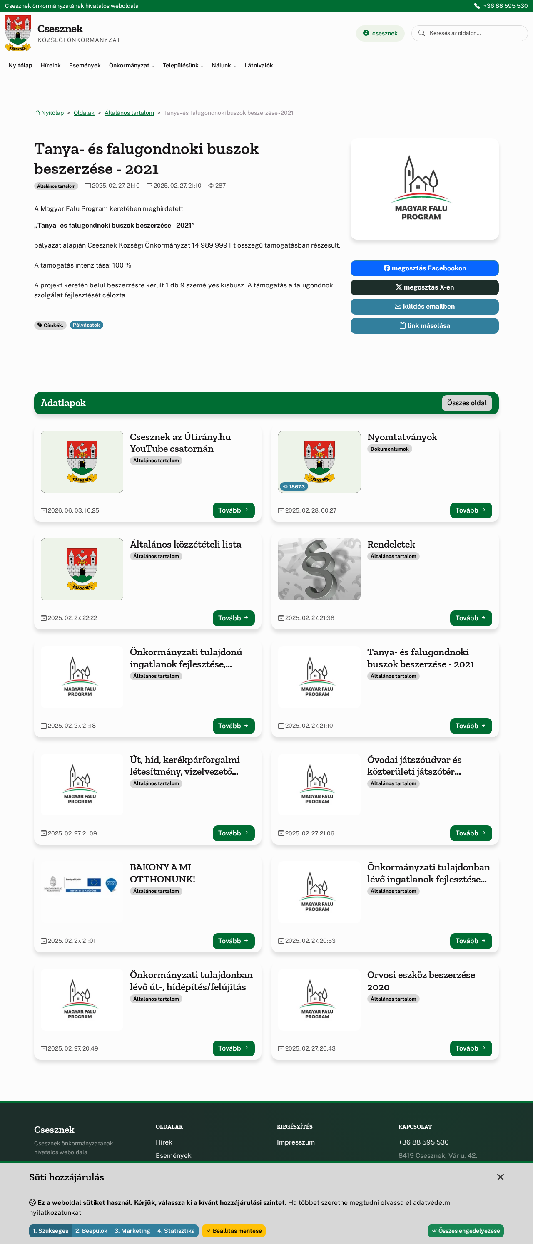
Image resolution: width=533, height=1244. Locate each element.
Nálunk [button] (222, 65)
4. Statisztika (176, 1230)
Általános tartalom (129, 112)
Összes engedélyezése (468, 1230)
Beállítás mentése (237, 1230)
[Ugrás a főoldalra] (18, 33)
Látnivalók (258, 65)
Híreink (50, 65)
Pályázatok (86, 325)
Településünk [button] (181, 65)
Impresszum (296, 1142)
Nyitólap (20, 65)
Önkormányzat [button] (130, 65)
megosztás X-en (428, 287)
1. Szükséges (50, 1230)
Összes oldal (467, 403)
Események (85, 65)
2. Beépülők (91, 1230)
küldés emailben (428, 306)
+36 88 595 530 (505, 5)
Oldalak (84, 112)
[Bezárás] (500, 1177)
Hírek (164, 1142)
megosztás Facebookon (428, 268)
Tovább (230, 510)
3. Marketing (132, 1230)
